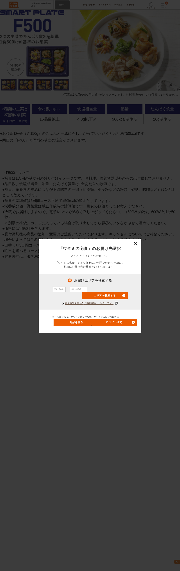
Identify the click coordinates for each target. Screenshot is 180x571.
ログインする (114, 322)
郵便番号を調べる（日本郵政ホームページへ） (89, 303)
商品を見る (76, 322)
